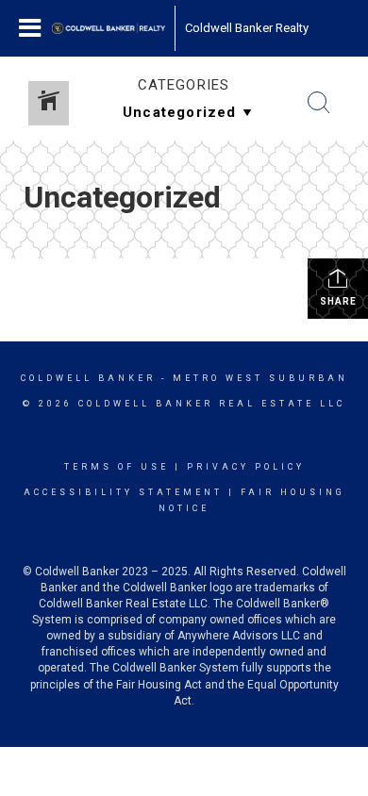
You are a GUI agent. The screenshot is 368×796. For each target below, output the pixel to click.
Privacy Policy (246, 467)
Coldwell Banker (88, 378)
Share (338, 301)
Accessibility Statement (123, 492)
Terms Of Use (116, 467)
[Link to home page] (108, 28)
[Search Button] (318, 102)
